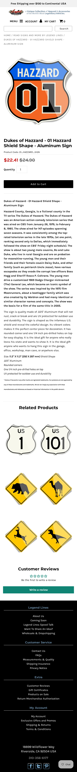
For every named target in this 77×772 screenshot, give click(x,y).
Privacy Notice (38, 668)
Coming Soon (38, 620)
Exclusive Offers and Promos (38, 720)
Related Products (38, 407)
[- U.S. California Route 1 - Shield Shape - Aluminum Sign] (21, 460)
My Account (38, 716)
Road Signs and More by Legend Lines (38, 35)
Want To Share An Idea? (38, 629)
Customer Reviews (38, 685)
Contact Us (38, 651)
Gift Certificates (38, 690)
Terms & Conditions (38, 729)
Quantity (9, 169)
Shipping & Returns (38, 724)
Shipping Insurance (38, 663)
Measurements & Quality (38, 659)
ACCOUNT (31, 21)
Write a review (38, 589)
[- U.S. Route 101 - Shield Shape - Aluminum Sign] (56, 460)
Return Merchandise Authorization (38, 698)
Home (7, 35)
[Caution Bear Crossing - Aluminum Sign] (21, 508)
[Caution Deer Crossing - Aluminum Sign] (21, 556)
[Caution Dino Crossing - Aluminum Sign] (56, 556)
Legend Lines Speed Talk (38, 624)
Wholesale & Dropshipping (38, 633)
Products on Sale (38, 694)
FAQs (38, 655)
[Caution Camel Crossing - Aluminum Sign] (56, 508)
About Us (38, 616)
